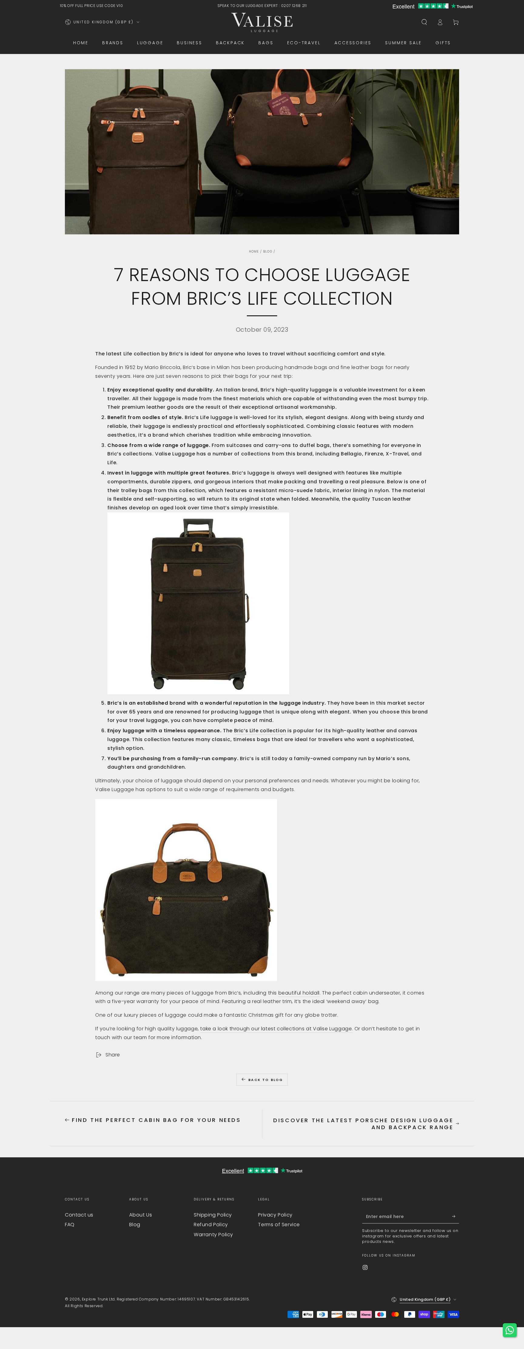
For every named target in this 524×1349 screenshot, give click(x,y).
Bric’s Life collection (260, 730)
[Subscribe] (455, 1216)
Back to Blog (265, 1079)
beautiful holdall (299, 992)
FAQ (70, 1224)
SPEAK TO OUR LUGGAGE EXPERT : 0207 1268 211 (262, 5)
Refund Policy (211, 1224)
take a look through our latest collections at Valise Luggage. (276, 1028)
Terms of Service (279, 1224)
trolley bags (137, 490)
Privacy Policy (275, 1214)
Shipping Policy (213, 1214)
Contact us (79, 1214)
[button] (424, 22)
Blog (267, 251)
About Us (140, 1214)
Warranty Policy (213, 1234)
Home (254, 251)
